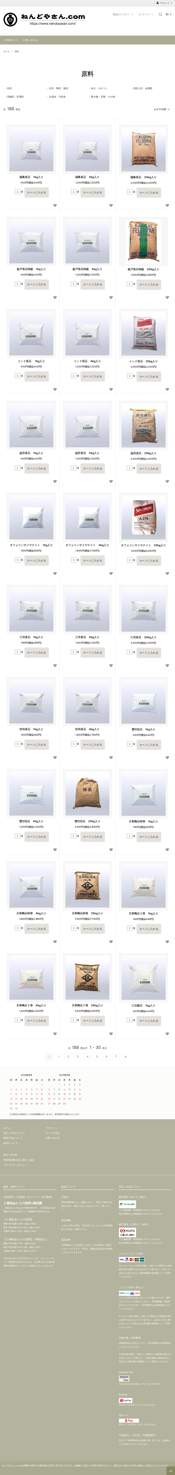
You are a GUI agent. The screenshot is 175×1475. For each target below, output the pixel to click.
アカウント (164, 3)
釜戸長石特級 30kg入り (143, 269)
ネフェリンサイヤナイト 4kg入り (87, 545)
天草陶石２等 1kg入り (143, 913)
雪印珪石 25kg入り (87, 821)
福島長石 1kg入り (31, 177)
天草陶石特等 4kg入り (31, 913)
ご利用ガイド (11, 40)
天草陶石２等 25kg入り (87, 1005)
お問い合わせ (30, 40)
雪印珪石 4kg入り (31, 821)
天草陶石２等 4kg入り (31, 1005)
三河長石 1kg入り (31, 637)
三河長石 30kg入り (143, 637)
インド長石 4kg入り (87, 361)
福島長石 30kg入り (143, 177)
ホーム (6, 51)
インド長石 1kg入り (31, 361)
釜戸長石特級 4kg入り (87, 269)
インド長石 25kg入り (143, 361)
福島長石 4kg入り (87, 177)
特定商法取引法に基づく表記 (19, 1159)
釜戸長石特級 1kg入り (31, 269)
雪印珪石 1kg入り (143, 729)
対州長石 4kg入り (87, 729)
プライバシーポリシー (15, 1164)
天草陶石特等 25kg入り (87, 913)
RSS (5, 1154)
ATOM (13, 1154)
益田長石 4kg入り (87, 453)
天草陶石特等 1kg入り (143, 821)
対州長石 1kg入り (31, 729)
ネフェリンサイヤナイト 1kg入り (31, 545)
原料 (17, 51)
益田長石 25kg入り (143, 453)
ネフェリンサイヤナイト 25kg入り (143, 545)
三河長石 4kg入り (87, 637)
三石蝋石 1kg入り (143, 1005)
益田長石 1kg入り (31, 453)
